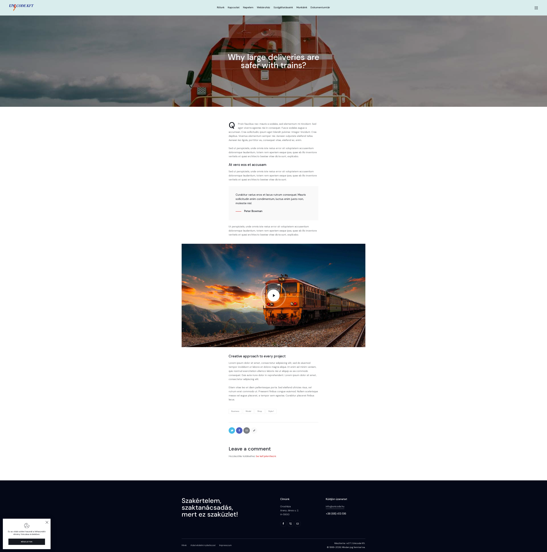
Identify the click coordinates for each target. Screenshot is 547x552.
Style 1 (271, 411)
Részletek (27, 542)
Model (248, 411)
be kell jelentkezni (266, 456)
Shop (259, 411)
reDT (348, 543)
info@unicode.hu (335, 506)
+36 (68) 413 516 (336, 513)
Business (235, 411)
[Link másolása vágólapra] (254, 430)
